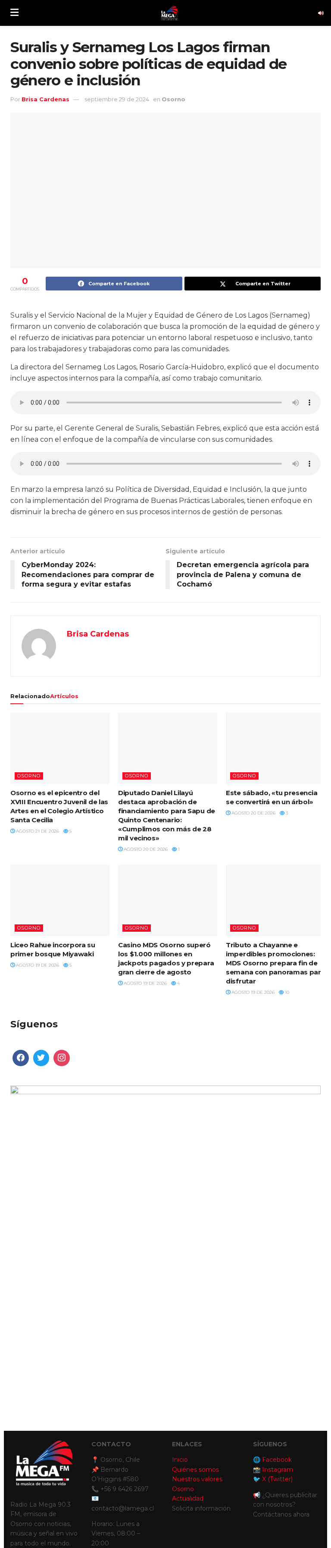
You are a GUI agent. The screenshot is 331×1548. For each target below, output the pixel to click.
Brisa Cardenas (45, 99)
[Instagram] (61, 1058)
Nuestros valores (197, 1479)
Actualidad (187, 1498)
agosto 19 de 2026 (37, 965)
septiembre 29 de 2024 (116, 99)
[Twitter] (41, 1058)
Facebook (277, 1460)
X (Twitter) (277, 1479)
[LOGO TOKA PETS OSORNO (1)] (165, 1240)
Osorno (173, 99)
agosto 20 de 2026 (145, 849)
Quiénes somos (195, 1469)
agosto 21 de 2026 (37, 831)
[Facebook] (20, 1058)
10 (286, 992)
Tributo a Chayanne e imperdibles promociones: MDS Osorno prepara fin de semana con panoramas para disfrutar (275, 963)
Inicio (180, 1460)
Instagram (277, 1469)
